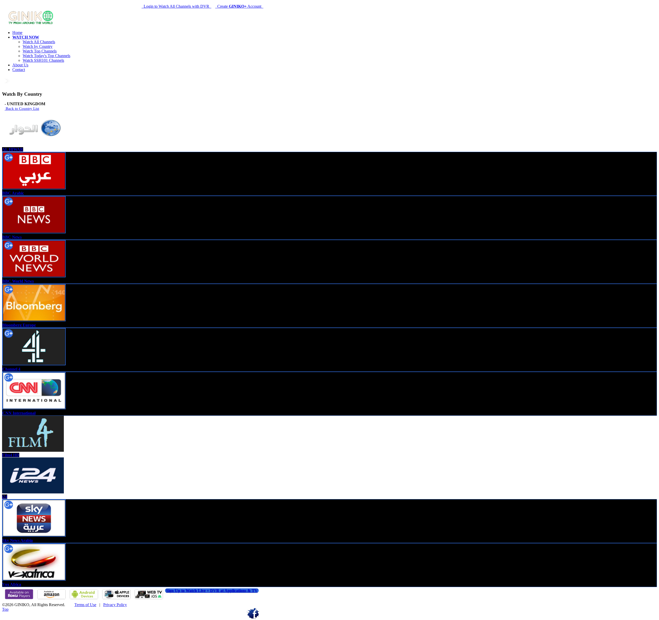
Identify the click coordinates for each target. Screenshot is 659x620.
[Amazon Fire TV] (51, 598)
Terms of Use (85, 605)
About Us (20, 65)
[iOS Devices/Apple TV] (116, 598)
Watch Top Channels (40, 51)
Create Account (239, 6)
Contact (18, 69)
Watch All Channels (39, 42)
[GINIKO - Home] (31, 24)
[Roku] (19, 598)
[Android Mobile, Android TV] (84, 598)
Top (5, 609)
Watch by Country (38, 46)
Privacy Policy (115, 605)
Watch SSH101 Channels (43, 60)
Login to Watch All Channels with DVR (176, 6)
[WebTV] (148, 598)
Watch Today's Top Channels (46, 56)
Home (17, 32)
